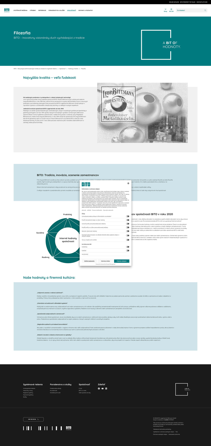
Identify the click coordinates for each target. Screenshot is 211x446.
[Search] (205, 10)
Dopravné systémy (28, 395)
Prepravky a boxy (28, 390)
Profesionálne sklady (55, 388)
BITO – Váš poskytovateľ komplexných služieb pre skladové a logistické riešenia (35, 68)
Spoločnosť (62, 68)
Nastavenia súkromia (174, 434)
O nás (80, 388)
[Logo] (9, 10)
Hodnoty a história (73, 68)
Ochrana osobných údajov (160, 434)
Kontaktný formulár (55, 392)
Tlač (176, 432)
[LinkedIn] (106, 389)
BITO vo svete (82, 390)
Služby (25, 397)
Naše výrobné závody (84, 392)
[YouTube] (103, 389)
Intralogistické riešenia (29, 388)
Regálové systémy (28, 392)
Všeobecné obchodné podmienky (162, 429)
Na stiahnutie (53, 390)
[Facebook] (99, 389)
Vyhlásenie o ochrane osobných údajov (163, 432)
